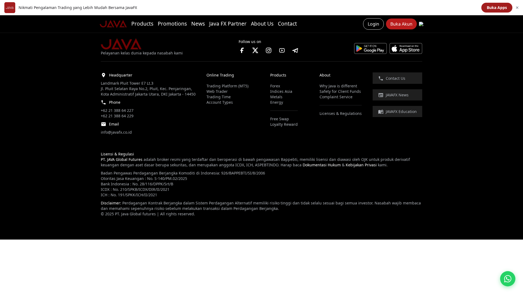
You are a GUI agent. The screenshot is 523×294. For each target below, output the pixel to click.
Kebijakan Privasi (361, 164)
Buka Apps (497, 7)
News (198, 23)
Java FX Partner (228, 23)
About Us (262, 23)
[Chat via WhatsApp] (507, 278)
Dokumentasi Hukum (322, 164)
